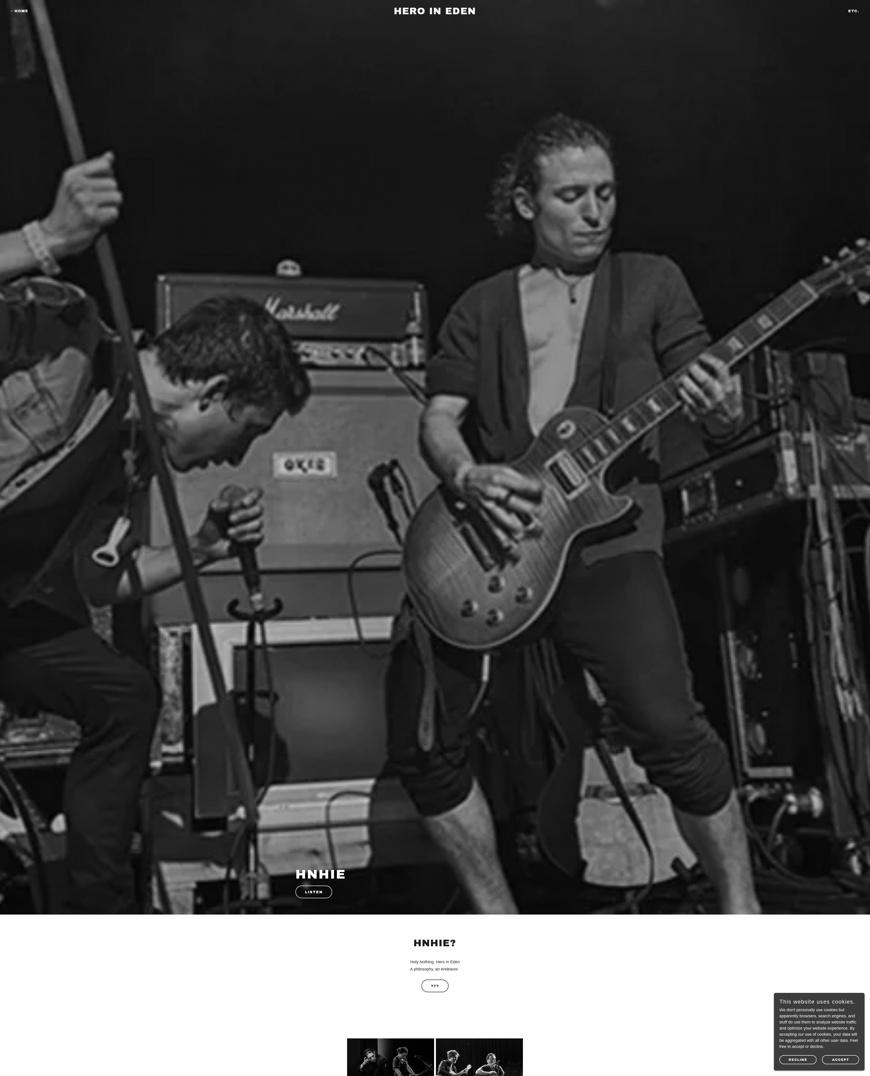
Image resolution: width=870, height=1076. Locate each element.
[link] (435, 13)
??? (435, 986)
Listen (314, 892)
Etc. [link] (853, 11)
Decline (798, 1060)
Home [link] (21, 11)
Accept (840, 1060)
